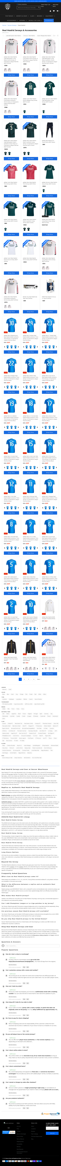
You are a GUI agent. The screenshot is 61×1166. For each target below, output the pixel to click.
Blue (8, 694)
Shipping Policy (20, 1141)
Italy (51, 713)
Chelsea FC (10, 723)
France (24, 713)
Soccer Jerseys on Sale (7, 757)
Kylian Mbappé (21, 781)
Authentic (4, 699)
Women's (4, 689)
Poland (49, 716)
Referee (25, 699)
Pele (52, 750)
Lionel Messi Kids (35, 750)
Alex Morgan (5, 752)
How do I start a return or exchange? (17, 954)
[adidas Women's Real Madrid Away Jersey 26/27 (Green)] (43, 111)
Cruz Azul (35, 735)
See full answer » (13, 964)
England (30, 713)
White (39, 694)
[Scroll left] (5, 347)
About (32, 1126)
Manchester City (18, 723)
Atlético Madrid (43, 935)
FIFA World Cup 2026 (7, 704)
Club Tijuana (30, 738)
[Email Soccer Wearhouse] (9, 1128)
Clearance (49, 20)
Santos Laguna (22, 738)
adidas (42, 778)
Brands (39, 16)
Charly (17, 708)
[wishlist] (54, 11)
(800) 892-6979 (56, 5)
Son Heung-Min (16, 750)
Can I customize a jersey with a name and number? (22, 970)
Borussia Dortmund (15, 728)
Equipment (49, 16)
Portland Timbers (42, 733)
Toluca (50, 738)
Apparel (22, 20)
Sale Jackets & (27, 757)
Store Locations (22, 4)
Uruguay (29, 716)
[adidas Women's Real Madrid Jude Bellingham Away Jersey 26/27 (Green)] (43, 190)
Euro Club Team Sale (36, 757)
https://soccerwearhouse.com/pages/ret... (21, 961)
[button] (24, 967)
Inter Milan (39, 728)
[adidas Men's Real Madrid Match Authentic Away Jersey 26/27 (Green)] (9, 153)
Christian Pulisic (25, 750)
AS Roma (4, 730)
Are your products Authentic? (15, 1098)
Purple (30, 694)
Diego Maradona (45, 750)
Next (38, 679)
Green (12, 694)
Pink (26, 694)
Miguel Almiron (22, 752)
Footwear (9, 16)
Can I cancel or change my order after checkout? (21, 1082)
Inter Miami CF (43, 730)
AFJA (3, 718)
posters (21, 866)
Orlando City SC (32, 733)
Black (3, 694)
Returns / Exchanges (21, 1133)
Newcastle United (6, 725)
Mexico (8, 713)
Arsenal (4, 723)
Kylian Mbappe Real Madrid (44, 35)
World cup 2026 (34, 20)
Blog (32, 1139)
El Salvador (35, 716)
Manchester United (28, 723)
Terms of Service (20, 1139)
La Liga (11, 774)
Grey (17, 694)
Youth (10, 689)
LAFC (56, 730)
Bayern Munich (5, 728)
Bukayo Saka (27, 747)
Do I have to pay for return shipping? (17, 1018)
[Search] (38, 7)
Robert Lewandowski (37, 747)
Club (32, 16)
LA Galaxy (50, 730)
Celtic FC (24, 725)
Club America (16, 735)
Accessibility (19, 1144)
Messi (3, 745)
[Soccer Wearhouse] (8, 7)
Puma (13, 708)
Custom (31, 699)
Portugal (36, 713)
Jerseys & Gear (21, 16)
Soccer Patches (38, 699)
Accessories (11, 20)
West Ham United (16, 725)
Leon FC (45, 738)
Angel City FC (14, 733)
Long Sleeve (18, 699)
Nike (9, 708)
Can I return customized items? (16, 1066)
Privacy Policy (20, 1136)
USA (3, 713)
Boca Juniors (9, 740)
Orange (21, 694)
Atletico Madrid (47, 725)
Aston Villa (56, 723)
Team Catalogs (34, 1133)
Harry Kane (4, 747)
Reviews (33, 1131)
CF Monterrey (5, 738)
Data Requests (20, 1149)
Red (35, 694)
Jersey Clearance (18, 757)
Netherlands (5, 716)
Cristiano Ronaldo (11, 745)
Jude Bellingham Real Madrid (13, 35)
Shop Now (11, 75)
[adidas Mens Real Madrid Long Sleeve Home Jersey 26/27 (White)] (9, 70)
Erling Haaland (45, 745)
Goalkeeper (11, 699)
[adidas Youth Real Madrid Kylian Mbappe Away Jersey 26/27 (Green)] (5, 229)
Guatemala (42, 716)
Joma (22, 708)
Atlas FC (41, 735)
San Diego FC (51, 733)
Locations (33, 1128)
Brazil (19, 713)
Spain (41, 713)
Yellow (44, 694)
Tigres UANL (48, 735)
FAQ (18, 1128)
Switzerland (55, 716)
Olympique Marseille (32, 730)
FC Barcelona (39, 725)
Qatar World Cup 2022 (39, 704)
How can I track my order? (14, 986)
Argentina (14, 713)
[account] (50, 11)
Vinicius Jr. (12, 747)
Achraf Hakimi (13, 752)
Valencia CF (55, 725)
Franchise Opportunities (36, 1136)
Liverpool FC (38, 723)
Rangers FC (31, 725)
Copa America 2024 (18, 704)
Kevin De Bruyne (48, 747)
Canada (18, 716)
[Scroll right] (58, 36)
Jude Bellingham (36, 745)
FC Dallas (22, 740)
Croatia (23, 716)
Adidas (3, 708)
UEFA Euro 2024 (28, 704)
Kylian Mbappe (27, 745)
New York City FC (23, 733)
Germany (46, 713)
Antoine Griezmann (6, 750)
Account (19, 1126)
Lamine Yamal (19, 747)
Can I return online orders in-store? (17, 1050)
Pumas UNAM (14, 738)
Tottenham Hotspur (47, 723)
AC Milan (46, 728)
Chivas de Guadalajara (26, 735)
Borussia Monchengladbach (28, 728)
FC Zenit (16, 740)
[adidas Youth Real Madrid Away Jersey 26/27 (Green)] (24, 111)
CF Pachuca (38, 738)
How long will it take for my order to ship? (19, 1002)
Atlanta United (5, 733)
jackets (12, 866)
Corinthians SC (12, 730)
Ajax (3, 740)
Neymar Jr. (19, 745)
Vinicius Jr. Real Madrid (29, 35)
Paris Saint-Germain (21, 730)
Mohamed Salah (54, 745)
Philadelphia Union (6, 735)
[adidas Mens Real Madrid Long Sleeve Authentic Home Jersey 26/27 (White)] (47, 70)
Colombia (12, 716)
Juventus (52, 728)
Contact (18, 1131)
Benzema (29, 752)
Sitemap (18, 1146)
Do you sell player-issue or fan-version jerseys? (20, 1034)
